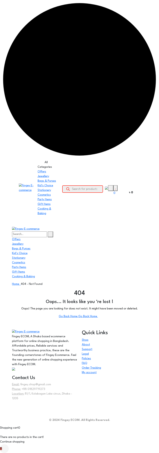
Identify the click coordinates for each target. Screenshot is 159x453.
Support (87, 349)
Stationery (44, 190)
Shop (85, 340)
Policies (86, 358)
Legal (85, 354)
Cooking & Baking (23, 276)
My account (89, 372)
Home (16, 284)
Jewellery (43, 176)
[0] (115, 188)
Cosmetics (44, 195)
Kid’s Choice (45, 185)
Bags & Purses (47, 181)
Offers (42, 171)
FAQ (84, 363)
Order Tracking (91, 368)
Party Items (45, 199)
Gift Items (44, 204)
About (86, 344)
